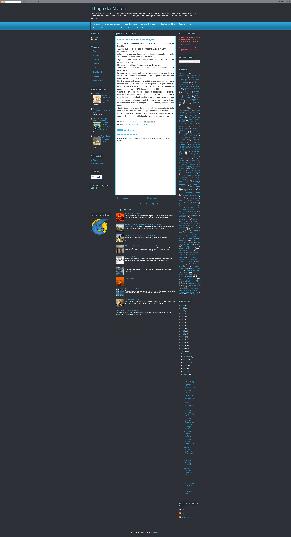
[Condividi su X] (149, 122)
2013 (183, 337)
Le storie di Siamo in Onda (189, 182)
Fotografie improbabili (193, 134)
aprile (185, 377)
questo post (193, 50)
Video (181, 294)
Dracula (197, 119)
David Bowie (193, 115)
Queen (189, 244)
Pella (95, 68)
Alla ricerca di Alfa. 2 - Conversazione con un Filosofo (142, 246)
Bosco (181, 101)
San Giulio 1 (97, 72)
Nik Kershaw (196, 219)
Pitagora (198, 242)
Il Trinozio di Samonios (132, 213)
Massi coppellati (192, 197)
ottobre (185, 359)
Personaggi (183, 229)
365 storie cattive (130, 257)
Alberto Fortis (194, 77)
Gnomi (188, 139)
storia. (198, 276)
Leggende (183, 185)
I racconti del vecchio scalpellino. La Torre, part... (188, 442)
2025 (183, 308)
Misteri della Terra (189, 209)
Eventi (184, 132)
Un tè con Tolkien (127, 28)
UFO (184, 285)
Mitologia (182, 213)
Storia (189, 277)
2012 (183, 340)
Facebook (195, 132)
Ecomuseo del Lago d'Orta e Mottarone (100, 119)
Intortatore (192, 164)
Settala (190, 261)
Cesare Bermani (183, 108)
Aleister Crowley (184, 79)
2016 (183, 328)
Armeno (96, 55)
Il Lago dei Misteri (108, 8)
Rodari (181, 256)
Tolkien (198, 281)
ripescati (138, 124)
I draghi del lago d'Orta (167, 24)
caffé (187, 103)
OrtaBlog (96, 93)
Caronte (193, 105)
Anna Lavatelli (186, 88)
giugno (185, 371)
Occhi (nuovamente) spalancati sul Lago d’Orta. (188, 382)
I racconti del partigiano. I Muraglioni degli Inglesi (189, 412)
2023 (183, 314)
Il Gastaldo (192, 160)
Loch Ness (191, 191)
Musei (196, 215)
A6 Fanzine (94, 160)
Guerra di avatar (130, 278)
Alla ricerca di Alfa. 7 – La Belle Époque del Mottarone (143, 224)
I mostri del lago (188, 395)
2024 (183, 311)
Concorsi (184, 112)
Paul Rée (182, 227)
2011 (183, 343)
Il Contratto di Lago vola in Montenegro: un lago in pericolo (106, 126)
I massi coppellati (188, 398)
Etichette (194, 128)
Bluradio (197, 97)
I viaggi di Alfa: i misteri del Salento (127, 310)
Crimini (181, 116)
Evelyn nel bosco (194, 130)
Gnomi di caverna (99, 109)
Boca (182, 99)
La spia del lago (195, 176)
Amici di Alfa (195, 86)
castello (191, 107)
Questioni (197, 244)
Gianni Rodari (183, 137)
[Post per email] (141, 121)
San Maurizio (97, 80)
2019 (183, 319)
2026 (183, 305)
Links (192, 189)
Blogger (157, 532)
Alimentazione (183, 84)
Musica (182, 217)
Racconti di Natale (185, 250)
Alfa (191, 24)
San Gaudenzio (194, 256)
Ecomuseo (191, 123)
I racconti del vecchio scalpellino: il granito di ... (188, 434)
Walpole (195, 294)
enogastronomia (194, 126)
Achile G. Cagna (190, 75)
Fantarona (182, 134)
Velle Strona (194, 288)
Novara (183, 221)
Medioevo (194, 198)
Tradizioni (145, 124)
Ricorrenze (195, 252)
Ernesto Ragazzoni (184, 128)
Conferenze (195, 112)
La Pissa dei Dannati (187, 402)
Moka (191, 213)
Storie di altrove (189, 279)
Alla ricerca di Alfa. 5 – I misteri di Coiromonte (140, 235)
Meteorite (181, 200)
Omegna (195, 221)
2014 (183, 334)
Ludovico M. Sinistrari (148, 24)
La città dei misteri (189, 387)
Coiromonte (197, 110)
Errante (184, 513)
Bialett (189, 95)
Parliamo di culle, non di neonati (105, 139)
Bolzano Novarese (192, 99)
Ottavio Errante (193, 223)
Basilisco (197, 92)
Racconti (182, 24)
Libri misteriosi (194, 187)
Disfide (181, 117)
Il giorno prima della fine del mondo (136, 289)
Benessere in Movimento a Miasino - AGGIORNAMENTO (106, 99)
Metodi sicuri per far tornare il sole (188, 478)
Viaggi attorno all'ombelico (188, 290)
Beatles (190, 93)
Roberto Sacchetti (193, 254)
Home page (96, 24)
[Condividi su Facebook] (152, 122)
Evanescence (182, 130)
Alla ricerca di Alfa (99, 28)
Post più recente (123, 198)
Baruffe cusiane (187, 92)
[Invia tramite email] (145, 122)
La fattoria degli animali (192, 172)
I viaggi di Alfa (184, 158)
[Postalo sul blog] (147, 122)
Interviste (184, 164)
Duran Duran (182, 123)
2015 (183, 331)
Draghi (182, 121)
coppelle (181, 114)
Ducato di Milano (193, 121)
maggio (186, 374)
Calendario (195, 103)
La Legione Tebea (131, 24)
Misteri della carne (185, 206)
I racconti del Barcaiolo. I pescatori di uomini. (187, 463)
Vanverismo (185, 288)
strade (181, 281)
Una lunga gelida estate (112, 24)
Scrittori (181, 261)
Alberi (185, 77)
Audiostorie (113, 28)
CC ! (126, 267)
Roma (186, 256)
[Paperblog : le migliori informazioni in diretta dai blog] (96, 178)
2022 (183, 317)
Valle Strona (190, 287)
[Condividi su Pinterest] (154, 122)
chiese (183, 110)
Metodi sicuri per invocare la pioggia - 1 (188, 491)
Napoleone (194, 217)
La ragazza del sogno (189, 174)
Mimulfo (195, 202)
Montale (190, 215)
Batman (184, 93)
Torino (183, 283)
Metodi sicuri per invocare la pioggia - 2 (188, 485)
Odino (189, 221)
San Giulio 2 (97, 76)
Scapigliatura (193, 259)
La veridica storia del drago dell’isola (188, 426)
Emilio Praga (191, 125)
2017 (183, 325)
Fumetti (194, 135)
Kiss (187, 166)
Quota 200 (190, 246)
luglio (185, 368)
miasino (190, 200)
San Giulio (182, 257)
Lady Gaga (185, 177)
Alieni (196, 83)
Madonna (185, 195)
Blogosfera (186, 97)
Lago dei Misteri (187, 517)
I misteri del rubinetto (187, 391)
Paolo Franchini (183, 225)
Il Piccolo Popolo (189, 161)
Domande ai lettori (194, 117)
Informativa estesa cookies (146, 28)
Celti (196, 107)
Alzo (94, 51)
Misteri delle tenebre (187, 211)
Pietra (187, 231)
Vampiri (198, 287)
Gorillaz (195, 139)
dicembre (186, 354)
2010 (183, 345)
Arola (181, 90)
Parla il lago (193, 225)
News (182, 219)
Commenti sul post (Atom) (149, 204)
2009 (183, 348)
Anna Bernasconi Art (97, 163)
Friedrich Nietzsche (184, 135)
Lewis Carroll (182, 187)
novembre (186, 357)
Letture (195, 185)
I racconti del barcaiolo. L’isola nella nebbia (187, 471)
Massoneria (182, 198)
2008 (183, 351)
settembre (187, 362)
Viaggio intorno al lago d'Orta (188, 292)
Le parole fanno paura (188, 406)
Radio (188, 252)
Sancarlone (182, 259)
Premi (183, 244)
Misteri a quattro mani (188, 204)
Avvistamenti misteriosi (192, 90)
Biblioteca (197, 95)
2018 (183, 322)
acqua (126, 124)
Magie (193, 195)
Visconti (188, 294)
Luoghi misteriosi (193, 193)
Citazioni (189, 110)
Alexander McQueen (193, 81)
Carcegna (185, 105)
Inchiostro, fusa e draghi (101, 136)
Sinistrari (190, 275)
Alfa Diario (183, 83)
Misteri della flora (195, 207)
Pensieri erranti (193, 227)
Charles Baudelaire (195, 108)
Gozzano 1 (96, 59)
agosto (185, 365)
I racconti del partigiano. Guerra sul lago (189, 420)
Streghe (188, 281)
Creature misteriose (192, 114)
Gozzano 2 (96, 64)
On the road (182, 223)
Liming (186, 189)
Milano (188, 202)
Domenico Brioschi (187, 119)
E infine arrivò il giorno (132, 300)
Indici (198, 162)
